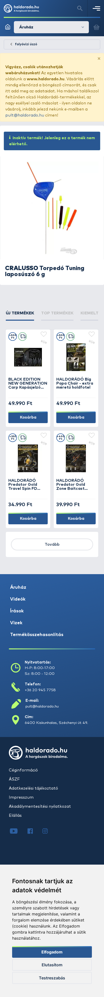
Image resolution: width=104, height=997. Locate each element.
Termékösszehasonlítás (36, 635)
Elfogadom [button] (52, 951)
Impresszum (21, 797)
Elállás (15, 816)
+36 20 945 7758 (40, 690)
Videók (17, 599)
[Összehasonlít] (43, 342)
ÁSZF (14, 779)
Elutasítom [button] (52, 964)
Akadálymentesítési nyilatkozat (40, 806)
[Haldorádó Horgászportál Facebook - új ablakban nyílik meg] (33, 831)
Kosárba (28, 417)
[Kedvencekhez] (43, 334)
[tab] (20, 315)
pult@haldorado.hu (24, 115)
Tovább (52, 544)
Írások (17, 611)
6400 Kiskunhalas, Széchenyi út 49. (56, 723)
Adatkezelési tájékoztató (33, 788)
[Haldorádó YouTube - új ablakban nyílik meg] (17, 831)
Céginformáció (23, 770)
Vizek (16, 623)
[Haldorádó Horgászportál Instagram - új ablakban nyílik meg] (48, 831)
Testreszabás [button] (52, 977)
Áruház (18, 587)
